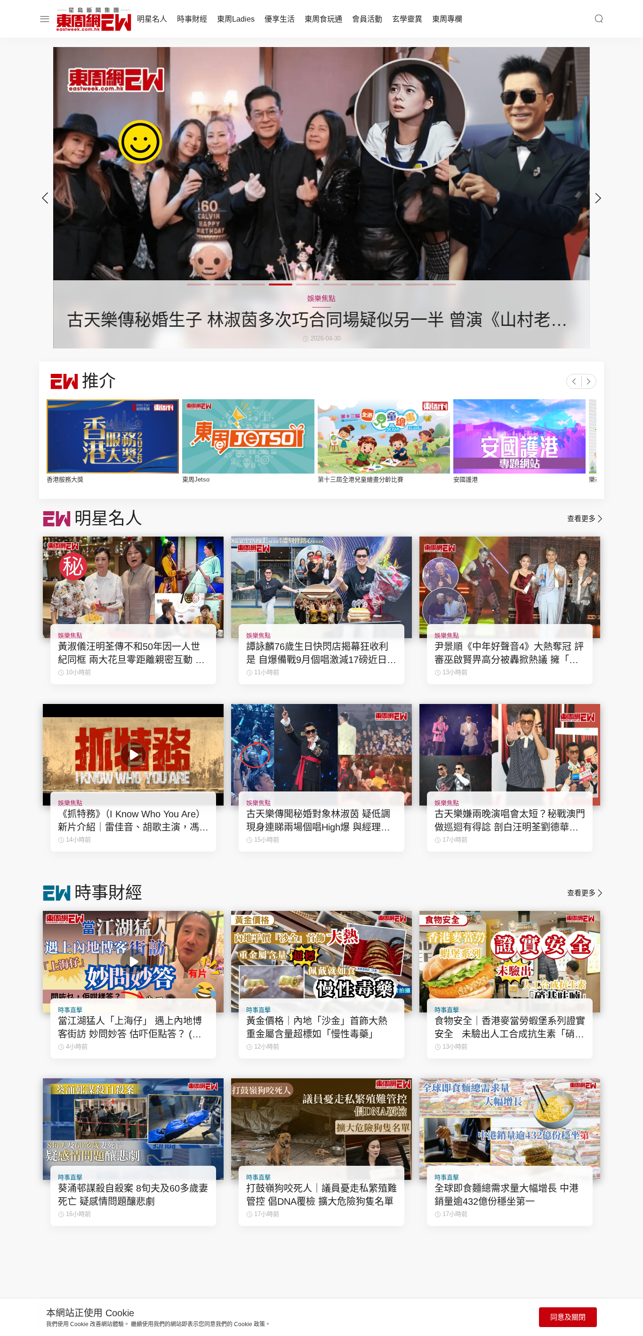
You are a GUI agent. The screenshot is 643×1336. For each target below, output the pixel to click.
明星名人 (152, 19)
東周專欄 (447, 19)
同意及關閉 (568, 1317)
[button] (598, 198)
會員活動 (367, 19)
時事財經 (192, 19)
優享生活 (280, 19)
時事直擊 (70, 1009)
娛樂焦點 (70, 635)
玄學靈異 (407, 19)
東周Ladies (236, 19)
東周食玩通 (323, 19)
